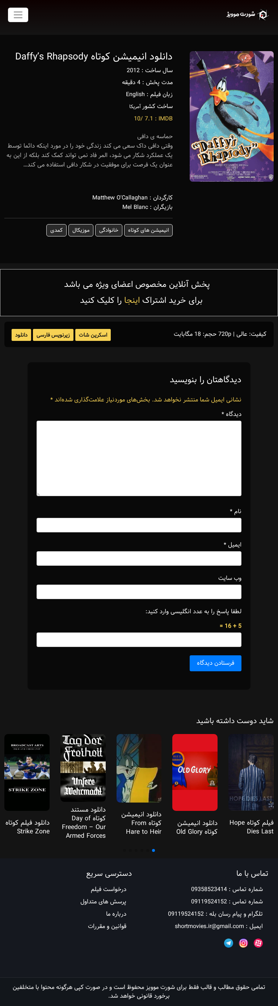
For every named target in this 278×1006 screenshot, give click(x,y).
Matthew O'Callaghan (120, 198)
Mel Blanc (135, 207)
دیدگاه (231, 414)
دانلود (21, 335)
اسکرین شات (93, 335)
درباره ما (116, 914)
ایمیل (232, 545)
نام (235, 511)
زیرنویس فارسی (53, 335)
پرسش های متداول (103, 902)
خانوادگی (108, 230)
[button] (153, 850)
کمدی (56, 230)
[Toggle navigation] (18, 15)
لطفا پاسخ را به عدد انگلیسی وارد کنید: (193, 611)
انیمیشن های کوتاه (148, 230)
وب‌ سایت (229, 578)
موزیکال (80, 230)
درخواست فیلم (108, 889)
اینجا (132, 300)
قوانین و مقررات (107, 926)
